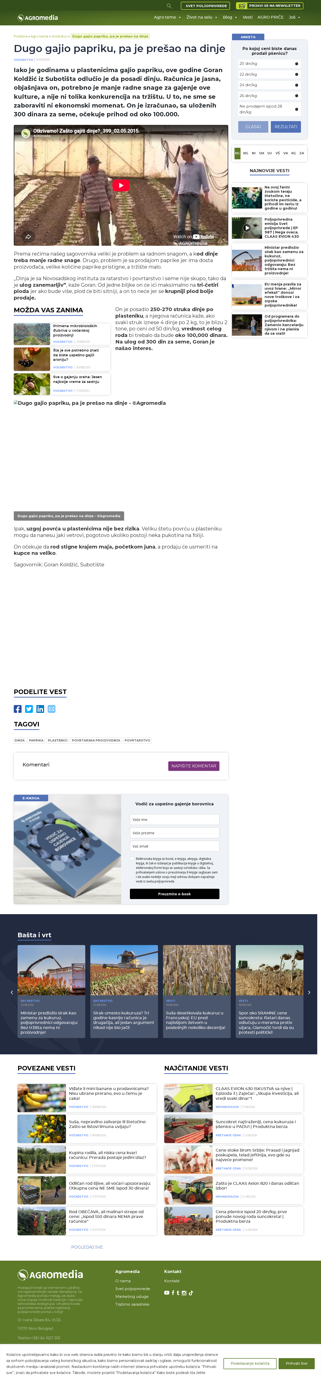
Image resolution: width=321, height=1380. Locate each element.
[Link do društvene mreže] (166, 1292)
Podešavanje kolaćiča (250, 1363)
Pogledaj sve (87, 1247)
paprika (36, 740)
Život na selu (199, 17)
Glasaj (253, 126)
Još (292, 17)
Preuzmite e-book (174, 894)
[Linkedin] (40, 709)
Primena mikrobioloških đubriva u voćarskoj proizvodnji (75, 330)
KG (293, 153)
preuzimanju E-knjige (183, 872)
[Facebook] (18, 709)
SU (269, 153)
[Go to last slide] (12, 992)
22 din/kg (248, 74)
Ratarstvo (30, 1001)
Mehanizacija (227, 1107)
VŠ (278, 153)
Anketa (248, 37)
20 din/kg (248, 63)
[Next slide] (309, 992)
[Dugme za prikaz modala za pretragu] (169, 5)
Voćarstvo (59, 36)
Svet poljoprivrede (206, 6)
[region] (160, 1362)
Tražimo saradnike (132, 1304)
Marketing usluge (132, 1296)
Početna (21, 36)
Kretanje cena (228, 1135)
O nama (123, 1280)
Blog (227, 17)
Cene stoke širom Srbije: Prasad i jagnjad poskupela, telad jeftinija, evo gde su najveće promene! (257, 1155)
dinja (20, 740)
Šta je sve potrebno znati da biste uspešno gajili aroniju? (76, 355)
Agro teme (165, 17)
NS (245, 153)
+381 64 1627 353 (45, 1338)
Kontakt (172, 1280)
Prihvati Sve (296, 1363)
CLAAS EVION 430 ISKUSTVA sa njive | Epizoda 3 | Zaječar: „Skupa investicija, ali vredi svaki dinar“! (257, 1093)
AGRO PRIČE (271, 17)
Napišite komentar (194, 766)
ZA (301, 153)
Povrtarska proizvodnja (96, 740)
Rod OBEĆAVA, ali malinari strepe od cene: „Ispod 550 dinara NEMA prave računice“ (106, 1216)
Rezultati (286, 126)
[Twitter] (29, 709)
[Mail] (51, 709)
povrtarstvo (137, 740)
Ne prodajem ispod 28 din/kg (260, 109)
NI (254, 153)
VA (285, 153)
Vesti (248, 17)
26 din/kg (248, 95)
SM (261, 153)
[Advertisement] (121, 626)
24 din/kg (248, 84)
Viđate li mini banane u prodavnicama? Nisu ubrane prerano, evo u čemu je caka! (109, 1093)
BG (237, 153)
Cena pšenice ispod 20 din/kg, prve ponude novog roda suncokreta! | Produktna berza (251, 1216)
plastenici (57, 740)
